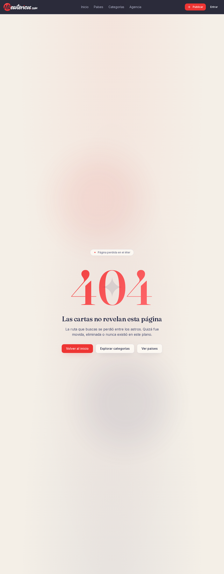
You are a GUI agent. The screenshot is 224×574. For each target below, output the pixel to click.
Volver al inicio (77, 348)
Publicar (198, 7)
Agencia (135, 7)
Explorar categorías (115, 348)
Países (98, 7)
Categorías (116, 7)
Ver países (150, 348)
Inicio (85, 7)
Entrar (214, 7)
